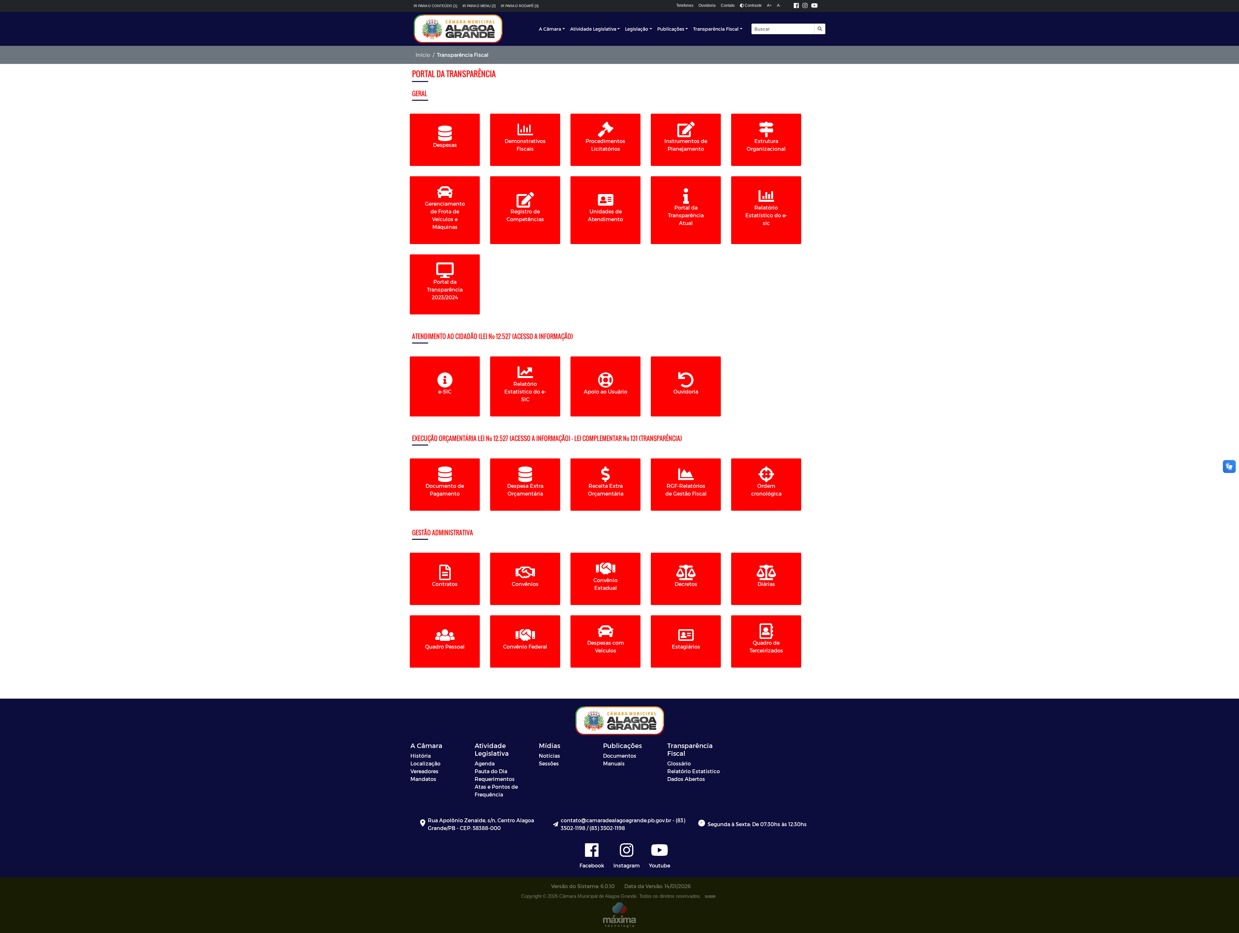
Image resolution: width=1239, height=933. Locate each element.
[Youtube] (814, 6)
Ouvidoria (707, 5)
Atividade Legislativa (593, 29)
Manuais (614, 763)
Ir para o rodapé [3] (520, 6)
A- (779, 5)
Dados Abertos (686, 779)
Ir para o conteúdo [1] (435, 6)
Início (423, 55)
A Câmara (550, 29)
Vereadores (424, 771)
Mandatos (423, 779)
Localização (425, 763)
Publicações (670, 29)
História (420, 756)
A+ (769, 5)
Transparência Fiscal (716, 29)
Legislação (636, 29)
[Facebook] (796, 6)
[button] (819, 29)
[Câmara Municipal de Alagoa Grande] (458, 29)
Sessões (549, 763)
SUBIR (710, 896)
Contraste (753, 5)
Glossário (679, 763)
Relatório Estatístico (693, 771)
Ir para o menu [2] (479, 6)
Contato (728, 5)
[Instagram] (805, 6)
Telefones (684, 5)
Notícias (549, 756)
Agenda (485, 763)
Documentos (619, 756)
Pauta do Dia (491, 771)
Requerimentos (495, 779)
